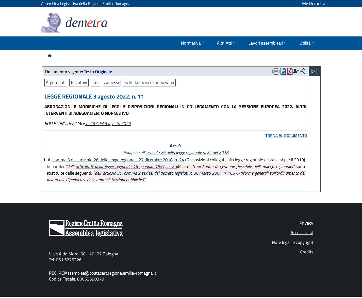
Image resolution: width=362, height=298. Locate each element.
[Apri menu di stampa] (276, 71)
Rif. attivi (79, 82)
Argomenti (56, 82)
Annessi (111, 82)
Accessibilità (302, 232)
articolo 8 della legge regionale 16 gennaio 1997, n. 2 (126, 166)
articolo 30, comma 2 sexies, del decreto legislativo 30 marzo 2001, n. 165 (169, 173)
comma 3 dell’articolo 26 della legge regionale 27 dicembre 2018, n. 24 (118, 159)
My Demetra (313, 3)
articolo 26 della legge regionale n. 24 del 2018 (187, 152)
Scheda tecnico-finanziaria (149, 82)
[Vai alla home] (50, 55)
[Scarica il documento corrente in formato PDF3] (290, 72)
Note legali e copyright (292, 242)
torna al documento (286, 135)
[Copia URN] (303, 71)
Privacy (306, 223)
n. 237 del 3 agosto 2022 (108, 123)
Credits (306, 251)
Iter (96, 82)
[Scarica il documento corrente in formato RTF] (283, 72)
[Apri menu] (314, 71)
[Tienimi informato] (296, 71)
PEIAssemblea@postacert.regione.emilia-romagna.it (107, 273)
